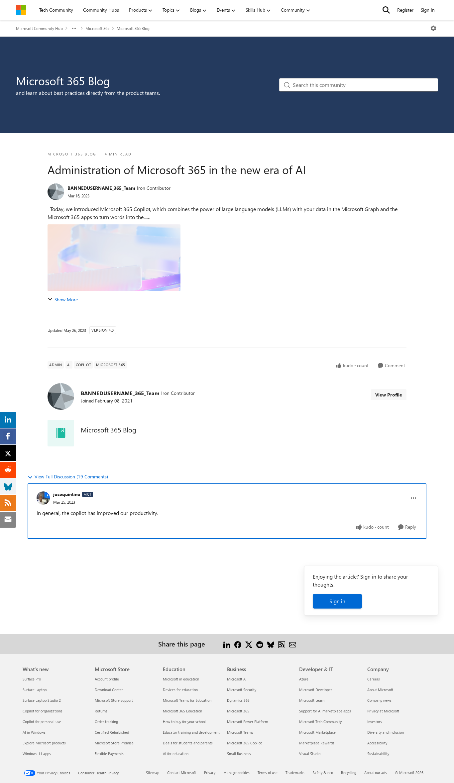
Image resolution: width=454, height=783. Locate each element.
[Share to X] (248, 643)
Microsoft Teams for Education (187, 700)
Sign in (337, 601)
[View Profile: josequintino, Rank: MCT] (43, 498)
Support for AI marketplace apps (325, 710)
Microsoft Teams (240, 732)
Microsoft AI (237, 678)
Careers (373, 678)
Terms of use (268, 772)
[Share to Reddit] (259, 643)
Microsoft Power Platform (247, 721)
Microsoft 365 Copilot (244, 742)
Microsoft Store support (114, 700)
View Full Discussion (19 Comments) (71, 476)
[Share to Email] (292, 643)
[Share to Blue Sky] (270, 643)
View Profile (388, 395)
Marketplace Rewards (316, 742)
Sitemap (152, 772)
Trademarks (294, 772)
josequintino (66, 494)
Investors (374, 721)
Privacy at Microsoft (383, 710)
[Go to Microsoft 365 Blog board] (61, 433)
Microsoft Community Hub (39, 28)
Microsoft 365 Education (182, 710)
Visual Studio (309, 753)
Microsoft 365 (97, 28)
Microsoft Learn (311, 700)
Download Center (109, 689)
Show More (66, 299)
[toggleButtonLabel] (433, 28)
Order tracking (106, 721)
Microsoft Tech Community (320, 721)
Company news (379, 700)
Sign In (428, 10)
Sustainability (378, 753)
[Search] (386, 10)
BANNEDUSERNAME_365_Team (101, 188)
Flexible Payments (109, 753)
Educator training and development (191, 732)
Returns (101, 710)
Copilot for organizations (42, 710)
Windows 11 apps (37, 753)
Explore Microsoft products (44, 742)
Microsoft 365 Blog (133, 28)
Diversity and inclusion (385, 732)
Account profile (107, 678)
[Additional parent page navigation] (74, 28)
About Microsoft (380, 689)
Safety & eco (322, 772)
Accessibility (377, 742)
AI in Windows (34, 732)
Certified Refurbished (112, 732)
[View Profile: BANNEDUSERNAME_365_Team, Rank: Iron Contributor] (56, 191)
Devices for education (180, 689)
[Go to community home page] (21, 10)
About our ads (375, 772)
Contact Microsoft (181, 772)
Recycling (348, 772)
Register (405, 10)
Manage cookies (236, 772)
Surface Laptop (35, 689)
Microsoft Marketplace (317, 732)
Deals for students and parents (188, 742)
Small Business (239, 753)
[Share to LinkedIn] (226, 643)
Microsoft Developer (315, 689)
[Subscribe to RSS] (281, 643)
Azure (303, 678)
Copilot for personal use (42, 721)
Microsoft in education (181, 678)
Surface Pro (32, 678)
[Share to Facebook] (237, 643)
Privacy (209, 772)
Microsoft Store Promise (114, 742)
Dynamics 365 (238, 700)
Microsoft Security (241, 689)
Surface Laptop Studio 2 (42, 700)
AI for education (175, 753)
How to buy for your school (184, 721)
